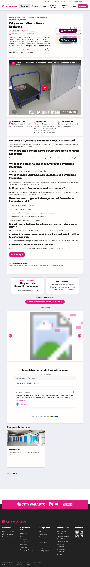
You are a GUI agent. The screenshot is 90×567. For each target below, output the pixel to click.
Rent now (82, 6)
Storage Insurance (45, 548)
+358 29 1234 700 (8, 531)
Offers (73, 6)
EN (87, 1)
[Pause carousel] (45, 411)
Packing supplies (44, 551)
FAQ (40, 531)
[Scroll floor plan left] (10, 336)
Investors (56, 1)
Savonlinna (42, 18)
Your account (78, 1)
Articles (41, 540)
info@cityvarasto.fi (8, 534)
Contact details (65, 1)
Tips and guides (44, 537)
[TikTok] (77, 536)
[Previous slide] (10, 87)
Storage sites (65, 6)
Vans (36, 6)
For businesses (48, 1)
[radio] (45, 302)
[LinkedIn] (81, 536)
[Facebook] (77, 532)
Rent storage (17, 254)
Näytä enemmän (21, 400)
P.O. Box (59, 554)
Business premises (53, 6)
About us (23, 533)
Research (23, 545)
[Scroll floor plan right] (79, 336)
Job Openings (25, 542)
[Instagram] (81, 532)
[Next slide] (79, 87)
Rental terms (43, 534)
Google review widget (39, 416)
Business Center (62, 541)
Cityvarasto (14, 18)
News (22, 536)
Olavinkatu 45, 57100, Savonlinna (52, 145)
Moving (46, 6)
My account (6, 540)
